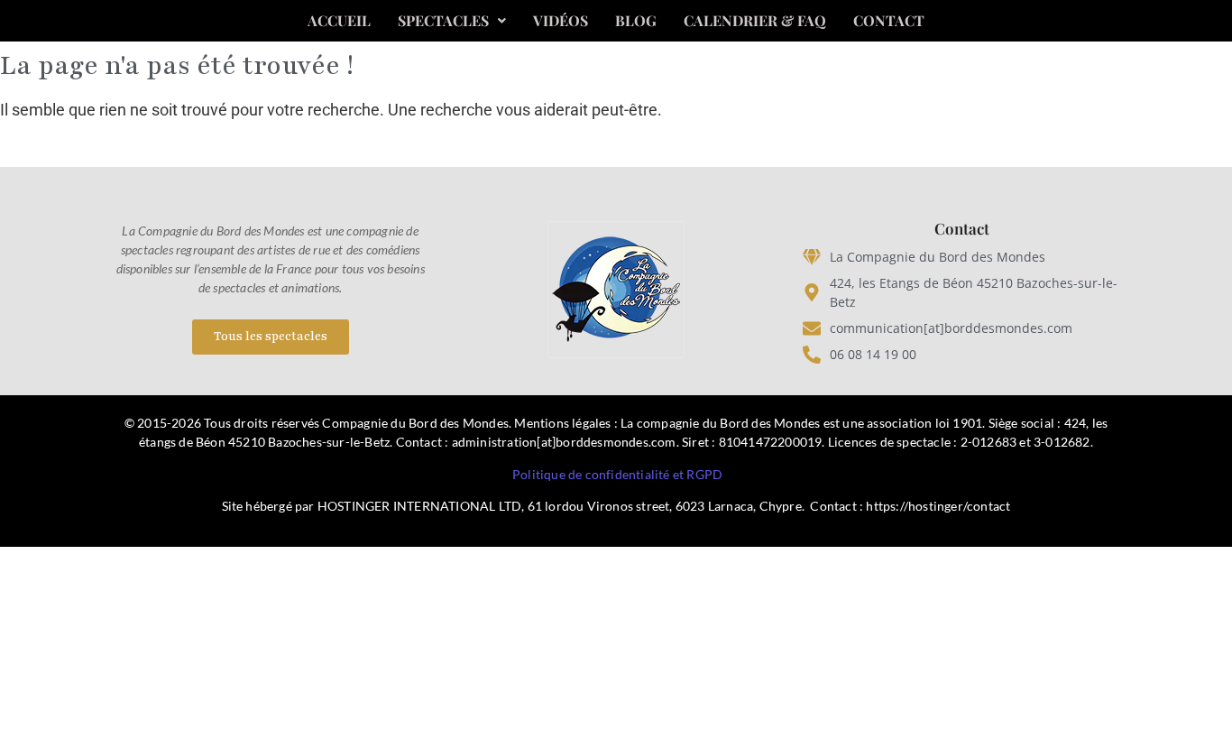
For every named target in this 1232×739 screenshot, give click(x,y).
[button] (451, 21)
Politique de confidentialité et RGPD (617, 474)
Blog (636, 20)
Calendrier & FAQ (755, 20)
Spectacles (443, 20)
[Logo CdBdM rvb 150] (616, 289)
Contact (888, 20)
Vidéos (560, 20)
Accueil (339, 20)
